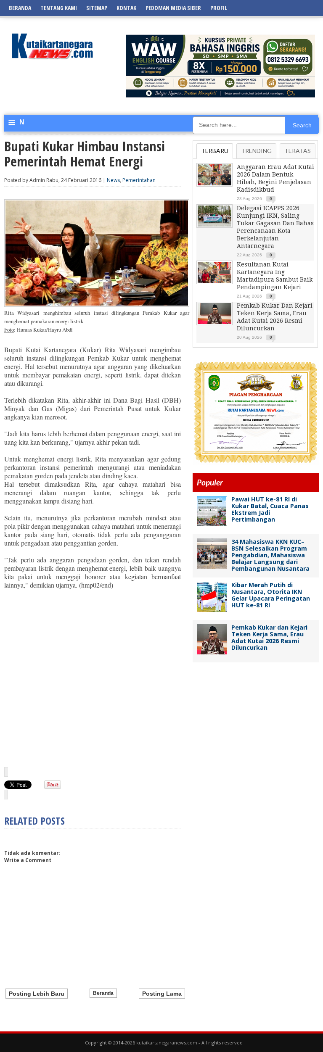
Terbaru (214, 150)
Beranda (20, 8)
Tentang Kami (58, 8)
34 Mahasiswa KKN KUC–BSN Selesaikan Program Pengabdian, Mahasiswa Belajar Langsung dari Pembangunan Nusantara (270, 555)
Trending (256, 150)
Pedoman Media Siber (173, 8)
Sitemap (96, 8)
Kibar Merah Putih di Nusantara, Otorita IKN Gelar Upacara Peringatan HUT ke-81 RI (270, 595)
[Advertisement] (92, 685)
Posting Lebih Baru (36, 993)
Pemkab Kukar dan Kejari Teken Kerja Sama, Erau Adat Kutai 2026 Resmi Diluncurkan (269, 637)
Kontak (126, 8)
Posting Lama (162, 993)
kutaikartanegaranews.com (166, 1042)
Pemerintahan (139, 180)
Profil (218, 8)
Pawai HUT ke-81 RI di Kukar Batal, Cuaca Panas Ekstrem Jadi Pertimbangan (270, 509)
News (113, 180)
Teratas (297, 150)
